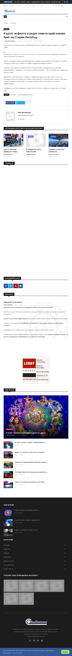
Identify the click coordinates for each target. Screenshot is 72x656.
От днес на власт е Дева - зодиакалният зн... (30, 442)
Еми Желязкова (10, 41)
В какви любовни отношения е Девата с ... (27, 510)
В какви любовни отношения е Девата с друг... (26, 433)
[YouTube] (41, 640)
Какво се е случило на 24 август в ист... (26, 530)
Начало (6, 23)
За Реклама (32, 6)
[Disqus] (36, 190)
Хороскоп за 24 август (13, 302)
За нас (25, 6)
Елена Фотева (8, 154)
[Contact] (62, 6)
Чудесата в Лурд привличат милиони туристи (31, 462)
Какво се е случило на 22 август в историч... (30, 482)
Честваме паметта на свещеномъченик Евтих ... (31, 472)
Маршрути (6, 462)
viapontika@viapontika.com (26, 115)
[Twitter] (56, 6)
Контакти (40, 6)
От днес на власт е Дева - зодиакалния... (27, 520)
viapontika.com (31, 154)
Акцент (5, 452)
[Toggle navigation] (5, 16)
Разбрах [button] (65, 652)
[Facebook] (53, 6)
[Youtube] (59, 6)
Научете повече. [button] (17, 653)
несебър (13, 94)
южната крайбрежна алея (25, 94)
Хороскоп (19, 6)
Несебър (13, 23)
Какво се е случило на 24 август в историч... (30, 452)
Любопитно (9, 429)
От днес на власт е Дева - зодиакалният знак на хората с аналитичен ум (37, 2)
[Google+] (37, 640)
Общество (6, 472)
